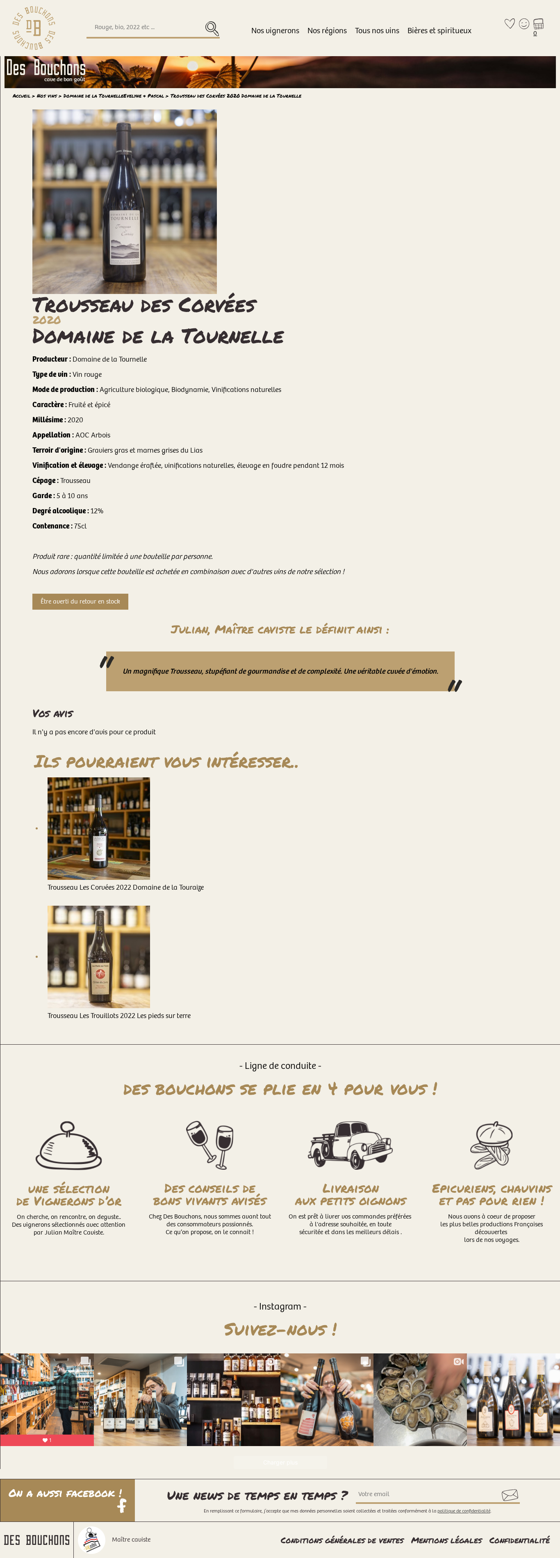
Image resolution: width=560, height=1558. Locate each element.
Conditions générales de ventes (342, 1540)
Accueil (21, 95)
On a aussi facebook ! (67, 1493)
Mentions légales (446, 1540)
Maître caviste (131, 1540)
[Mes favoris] (510, 27)
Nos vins (47, 95)
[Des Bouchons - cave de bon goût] (33, 28)
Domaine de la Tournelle (114, 95)
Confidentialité (519, 1540)
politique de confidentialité (463, 1511)
